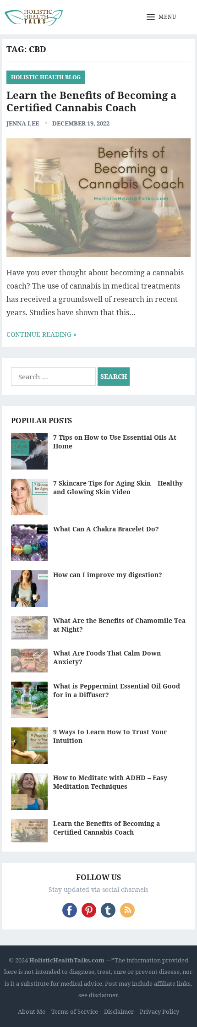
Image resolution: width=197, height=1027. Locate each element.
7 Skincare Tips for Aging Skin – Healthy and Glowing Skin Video (118, 487)
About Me (31, 1011)
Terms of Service (74, 1011)
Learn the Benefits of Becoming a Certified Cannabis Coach (91, 101)
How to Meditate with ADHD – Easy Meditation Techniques (110, 782)
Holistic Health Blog (46, 77)
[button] (162, 17)
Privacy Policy (159, 1011)
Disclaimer (119, 1011)
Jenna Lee (22, 123)
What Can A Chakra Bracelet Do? (106, 528)
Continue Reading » (41, 334)
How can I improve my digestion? (107, 574)
